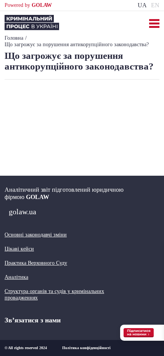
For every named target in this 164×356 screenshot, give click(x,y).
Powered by (28, 5)
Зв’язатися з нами (33, 320)
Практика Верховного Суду (36, 263)
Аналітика (16, 277)
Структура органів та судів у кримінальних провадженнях (54, 294)
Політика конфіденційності (86, 348)
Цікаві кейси (19, 249)
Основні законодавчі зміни (36, 235)
